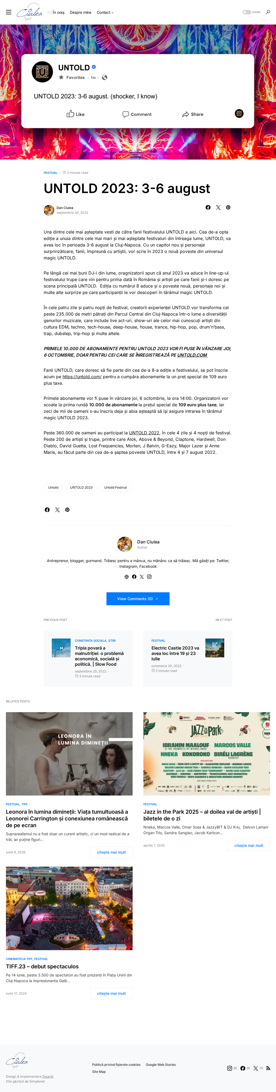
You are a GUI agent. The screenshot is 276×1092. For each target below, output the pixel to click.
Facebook (148, 566)
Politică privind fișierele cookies (116, 1065)
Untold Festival (115, 487)
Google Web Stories (161, 1065)
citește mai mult (111, 852)
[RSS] (268, 1068)
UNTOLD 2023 (81, 487)
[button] (8, 12)
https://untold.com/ (82, 376)
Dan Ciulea (65, 208)
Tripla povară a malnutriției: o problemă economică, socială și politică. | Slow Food (99, 656)
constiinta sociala (90, 641)
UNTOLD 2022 (144, 432)
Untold (53, 487)
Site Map (99, 1072)
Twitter (222, 560)
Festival (50, 173)
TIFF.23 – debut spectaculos (42, 966)
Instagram (128, 566)
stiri (112, 641)
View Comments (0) (135, 598)
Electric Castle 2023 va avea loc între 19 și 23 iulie (175, 653)
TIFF (24, 804)
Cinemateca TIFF (19, 959)
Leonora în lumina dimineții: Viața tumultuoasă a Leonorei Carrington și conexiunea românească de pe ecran (67, 819)
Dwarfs (47, 1076)
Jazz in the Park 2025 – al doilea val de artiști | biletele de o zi (202, 815)
